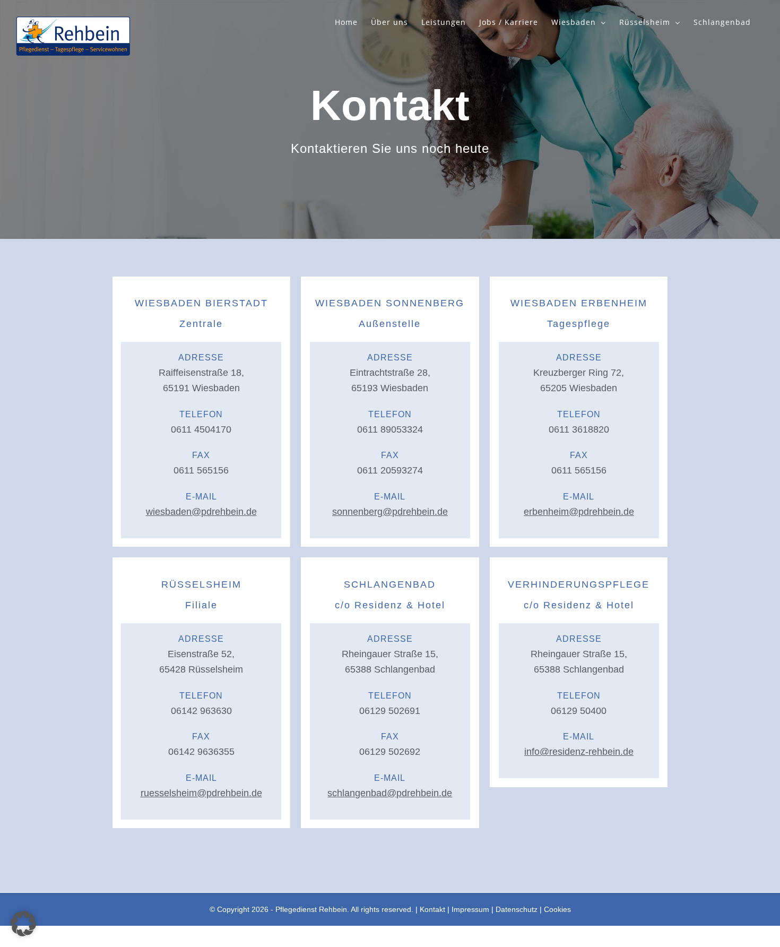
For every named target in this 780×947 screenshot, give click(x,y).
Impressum (470, 909)
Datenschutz (517, 909)
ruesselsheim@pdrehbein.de (201, 793)
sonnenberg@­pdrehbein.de (390, 511)
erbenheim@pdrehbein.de (579, 511)
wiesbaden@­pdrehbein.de (201, 511)
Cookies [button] (557, 909)
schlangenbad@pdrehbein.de (389, 793)
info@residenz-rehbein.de (579, 751)
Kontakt (432, 909)
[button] (23, 923)
